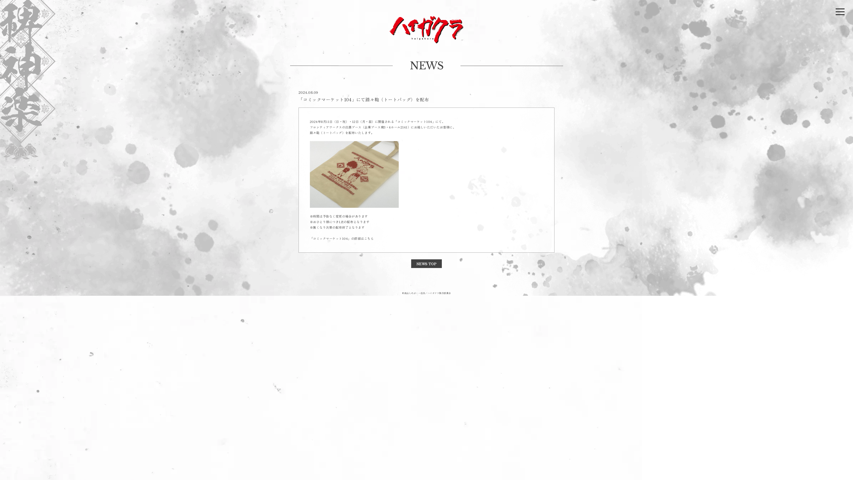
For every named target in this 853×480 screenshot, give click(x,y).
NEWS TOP (427, 263)
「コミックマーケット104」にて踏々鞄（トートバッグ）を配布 (364, 99)
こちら (369, 238)
